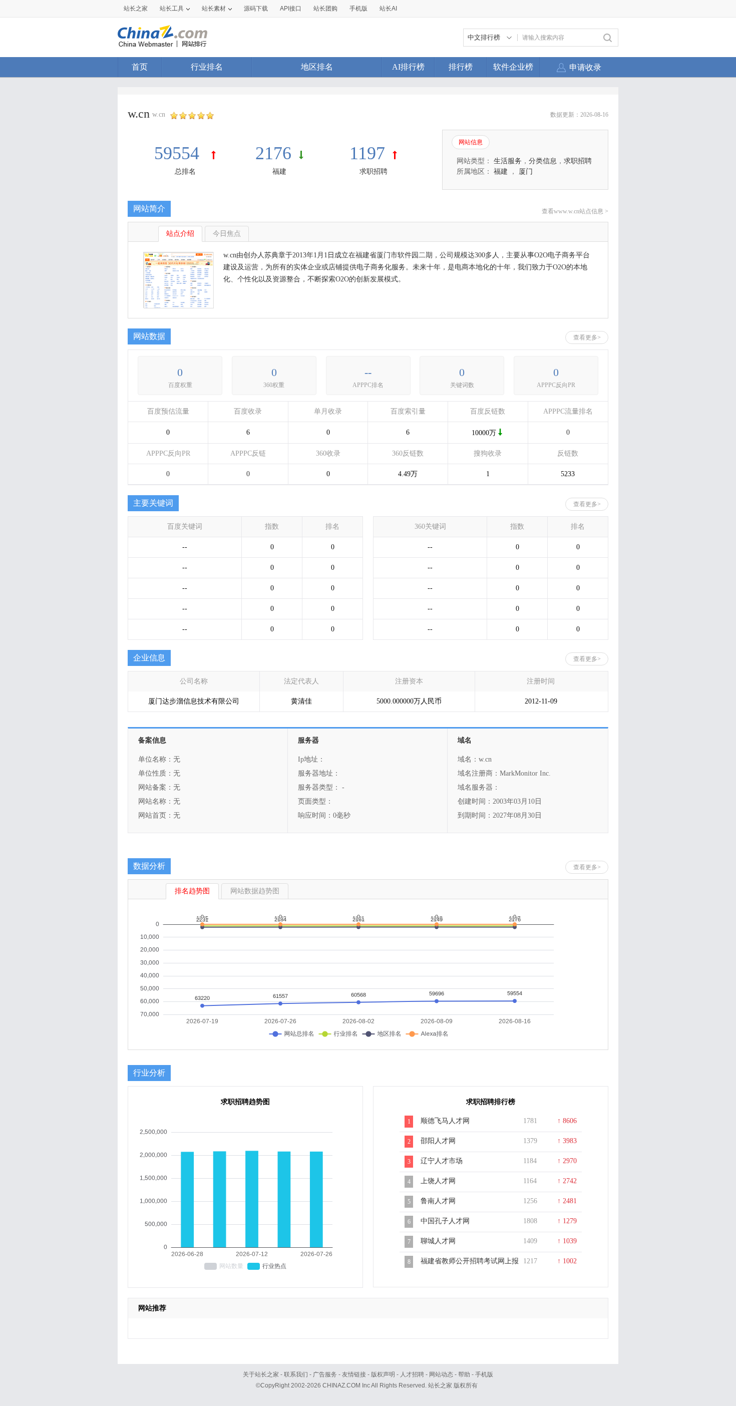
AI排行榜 (408, 67)
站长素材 (214, 8)
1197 (367, 153)
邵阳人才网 (438, 1141)
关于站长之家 (261, 1374)
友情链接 (354, 1374)
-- (368, 372)
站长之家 (136, 8)
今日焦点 (227, 233)
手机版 (484, 1374)
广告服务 (325, 1374)
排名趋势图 (192, 891)
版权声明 (383, 1374)
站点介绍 (180, 233)
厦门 (526, 171)
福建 (279, 171)
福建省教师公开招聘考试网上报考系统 (470, 1266)
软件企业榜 (513, 67)
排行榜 (461, 67)
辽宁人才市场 (442, 1161)
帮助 (464, 1374)
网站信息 (471, 142)
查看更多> (587, 337)
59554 (179, 153)
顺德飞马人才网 (445, 1121)
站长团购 (325, 8)
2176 (273, 153)
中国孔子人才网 (445, 1221)
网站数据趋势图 (254, 891)
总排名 (185, 171)
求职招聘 (373, 171)
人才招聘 (412, 1374)
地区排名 (317, 67)
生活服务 (508, 161)
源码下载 (256, 8)
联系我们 (296, 1374)
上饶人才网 (438, 1181)
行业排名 (207, 67)
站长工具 (172, 8)
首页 (140, 67)
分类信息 (543, 161)
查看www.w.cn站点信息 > (575, 211)
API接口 (290, 8)
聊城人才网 (438, 1241)
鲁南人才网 (438, 1201)
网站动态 (441, 1374)
